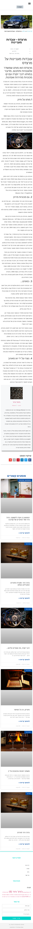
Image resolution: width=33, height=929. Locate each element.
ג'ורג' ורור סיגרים (23, 832)
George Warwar (27, 892)
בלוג (23, 31)
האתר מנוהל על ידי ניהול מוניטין (16, 927)
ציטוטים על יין (11, 896)
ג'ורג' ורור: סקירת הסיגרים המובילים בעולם (20, 584)
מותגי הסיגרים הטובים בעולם (20, 894)
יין (28, 894)
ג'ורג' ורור (17, 53)
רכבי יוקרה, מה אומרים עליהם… (18, 648)
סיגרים (25, 896)
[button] (29, 3)
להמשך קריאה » (24, 533)
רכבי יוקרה (11, 53)
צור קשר (27, 875)
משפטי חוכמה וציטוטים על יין (19, 771)
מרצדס (11, 894)
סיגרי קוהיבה (18, 896)
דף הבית (29, 31)
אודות (28, 868)
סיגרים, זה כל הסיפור (22, 710)
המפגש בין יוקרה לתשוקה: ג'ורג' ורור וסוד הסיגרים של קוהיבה (18, 519)
